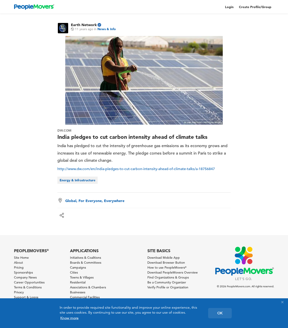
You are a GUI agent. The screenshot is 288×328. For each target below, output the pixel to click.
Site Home (21, 258)
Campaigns (78, 267)
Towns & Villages (82, 277)
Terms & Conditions (28, 287)
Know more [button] (69, 318)
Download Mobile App (163, 258)
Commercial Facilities (85, 297)
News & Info (106, 29)
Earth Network (84, 24)
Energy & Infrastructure (77, 180)
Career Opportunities (29, 282)
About (18, 263)
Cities (74, 272)
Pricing (19, 267)
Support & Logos (26, 297)
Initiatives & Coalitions (85, 258)
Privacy (19, 292)
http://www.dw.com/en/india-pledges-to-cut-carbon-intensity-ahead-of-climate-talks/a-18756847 (136, 169)
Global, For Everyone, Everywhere (94, 200)
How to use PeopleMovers (167, 267)
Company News (25, 277)
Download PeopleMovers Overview (172, 272)
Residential (78, 282)
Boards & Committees (85, 263)
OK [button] (220, 313)
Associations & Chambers (88, 287)
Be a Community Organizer (166, 282)
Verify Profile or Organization (167, 287)
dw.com (64, 130)
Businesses (77, 292)
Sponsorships (23, 272)
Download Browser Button (166, 263)
